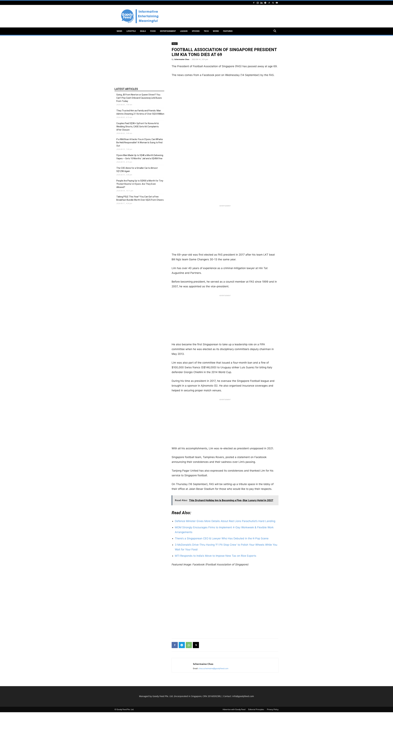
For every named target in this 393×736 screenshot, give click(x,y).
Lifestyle (131, 31)
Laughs (184, 31)
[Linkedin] (261, 3)
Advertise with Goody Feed (234, 709)
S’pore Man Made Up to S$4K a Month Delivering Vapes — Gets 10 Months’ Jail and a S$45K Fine (139, 157)
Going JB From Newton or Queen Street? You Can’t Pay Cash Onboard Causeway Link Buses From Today (139, 97)
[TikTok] (269, 3)
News (119, 31)
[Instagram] (257, 3)
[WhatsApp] (189, 645)
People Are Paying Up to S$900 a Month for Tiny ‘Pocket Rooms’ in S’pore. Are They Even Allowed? (139, 183)
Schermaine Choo (181, 59)
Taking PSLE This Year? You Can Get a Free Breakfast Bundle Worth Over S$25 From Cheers (140, 198)
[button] (274, 31)
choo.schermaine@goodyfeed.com (213, 668)
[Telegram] (265, 3)
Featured (228, 31)
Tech (206, 31)
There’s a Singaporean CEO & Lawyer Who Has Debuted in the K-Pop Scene (221, 538)
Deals (143, 31)
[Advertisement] (222, 16)
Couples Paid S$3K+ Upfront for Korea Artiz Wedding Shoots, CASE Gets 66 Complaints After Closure (137, 126)
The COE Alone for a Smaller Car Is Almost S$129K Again (137, 169)
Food (153, 31)
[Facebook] (253, 3)
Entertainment (168, 31)
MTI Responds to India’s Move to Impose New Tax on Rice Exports (215, 555)
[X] (273, 3)
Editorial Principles (256, 709)
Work (216, 31)
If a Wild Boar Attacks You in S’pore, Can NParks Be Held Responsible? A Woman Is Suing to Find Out (139, 142)
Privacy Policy (272, 709)
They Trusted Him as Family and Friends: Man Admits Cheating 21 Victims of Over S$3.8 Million (140, 112)
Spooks (196, 31)
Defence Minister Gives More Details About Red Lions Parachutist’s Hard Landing (225, 521)
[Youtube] (276, 3)
